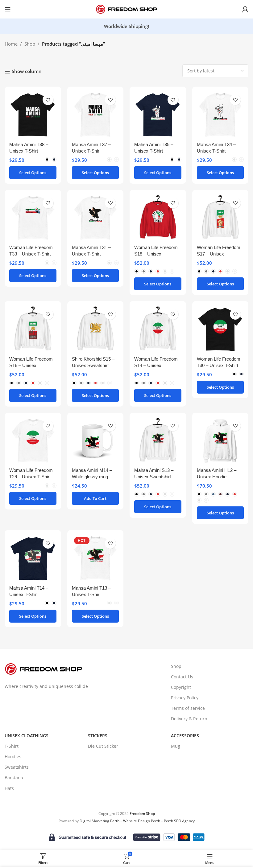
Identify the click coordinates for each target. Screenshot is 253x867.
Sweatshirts (17, 767)
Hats (9, 788)
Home (11, 44)
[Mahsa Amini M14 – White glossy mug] (95, 440)
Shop (29, 44)
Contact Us (182, 677)
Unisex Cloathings (26, 735)
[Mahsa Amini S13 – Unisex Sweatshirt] (157, 440)
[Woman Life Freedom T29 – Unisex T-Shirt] (32, 440)
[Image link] (43, 668)
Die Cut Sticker (103, 746)
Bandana (14, 777)
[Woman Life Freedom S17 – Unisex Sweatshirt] (220, 218)
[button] (95, 498)
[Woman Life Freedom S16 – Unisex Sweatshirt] (32, 329)
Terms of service (188, 708)
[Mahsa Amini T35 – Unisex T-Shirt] (157, 114)
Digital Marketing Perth (99, 821)
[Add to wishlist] (48, 99)
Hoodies (13, 756)
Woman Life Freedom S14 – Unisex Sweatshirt (156, 365)
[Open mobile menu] (8, 9)
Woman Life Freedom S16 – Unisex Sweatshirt (31, 365)
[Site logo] (126, 9)
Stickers (97, 735)
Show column (27, 71)
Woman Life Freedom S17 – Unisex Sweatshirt (218, 254)
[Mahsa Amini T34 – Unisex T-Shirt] (220, 114)
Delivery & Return (189, 719)
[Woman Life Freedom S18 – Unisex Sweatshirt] (157, 218)
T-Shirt (12, 746)
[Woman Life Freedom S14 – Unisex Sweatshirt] (157, 329)
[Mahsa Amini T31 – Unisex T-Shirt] (95, 218)
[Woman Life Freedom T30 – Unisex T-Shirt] (220, 329)
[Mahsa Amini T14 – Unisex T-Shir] (32, 558)
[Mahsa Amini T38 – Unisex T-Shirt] (32, 114)
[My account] (245, 9)
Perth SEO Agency (179, 821)
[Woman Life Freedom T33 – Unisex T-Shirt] (32, 218)
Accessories (185, 735)
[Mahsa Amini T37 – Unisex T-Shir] (95, 114)
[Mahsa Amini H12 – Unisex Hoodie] (220, 440)
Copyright (181, 687)
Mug (175, 746)
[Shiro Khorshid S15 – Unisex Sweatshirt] (95, 329)
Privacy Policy (184, 698)
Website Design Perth (141, 821)
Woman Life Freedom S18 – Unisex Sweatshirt (156, 254)
